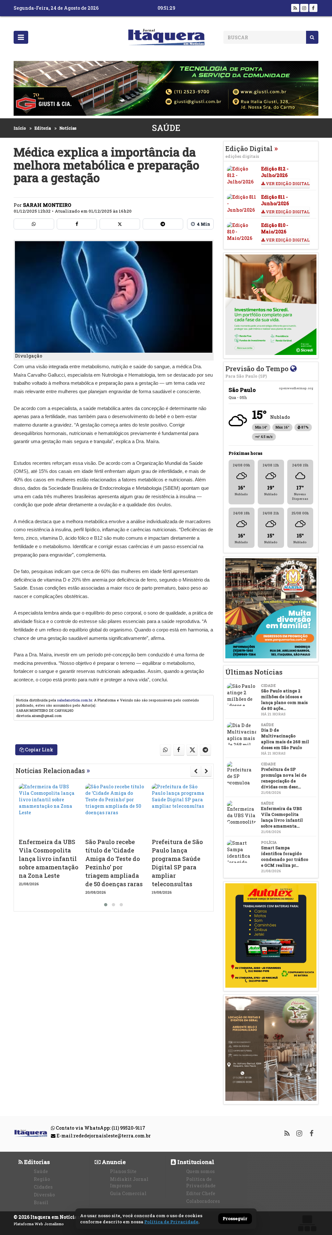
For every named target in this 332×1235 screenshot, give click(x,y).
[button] (106, 904)
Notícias (68, 128)
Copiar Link (38, 750)
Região (42, 1179)
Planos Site (123, 1171)
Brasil (41, 1202)
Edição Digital (251, 151)
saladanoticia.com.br (74, 700)
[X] (120, 223)
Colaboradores (203, 1201)
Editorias (36, 1162)
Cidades (43, 1187)
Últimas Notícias (253, 671)
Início (20, 128)
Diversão (44, 1195)
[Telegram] (163, 223)
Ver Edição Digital (287, 183)
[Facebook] (313, 8)
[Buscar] (312, 37)
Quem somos (200, 1171)
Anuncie (113, 1162)
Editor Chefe (200, 1193)
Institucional (195, 1162)
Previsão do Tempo (257, 371)
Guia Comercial (128, 1193)
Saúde (166, 128)
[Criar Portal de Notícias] (307, 1223)
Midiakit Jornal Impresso (129, 1182)
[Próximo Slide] (206, 771)
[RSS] (295, 8)
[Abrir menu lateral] (21, 37)
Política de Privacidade (201, 1182)
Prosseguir (235, 1219)
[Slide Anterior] (195, 771)
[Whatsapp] (34, 223)
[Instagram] (304, 8)
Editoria (42, 128)
